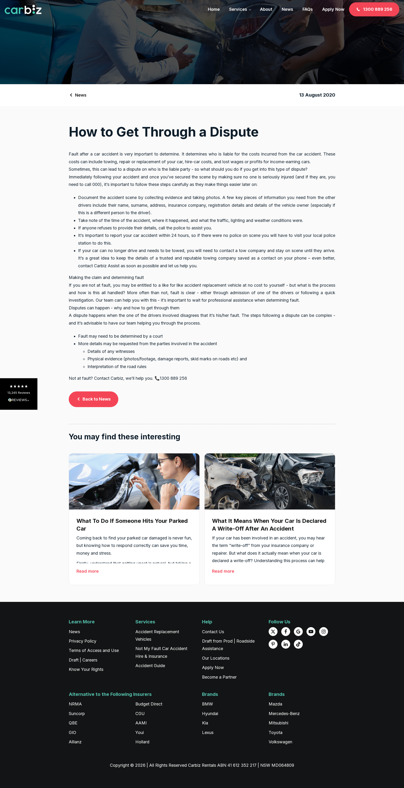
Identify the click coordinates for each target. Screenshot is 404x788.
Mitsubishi (278, 722)
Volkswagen (280, 741)
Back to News (97, 399)
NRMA (75, 703)
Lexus (207, 732)
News (287, 9)
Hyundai (210, 713)
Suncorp (77, 713)
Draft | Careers (83, 660)
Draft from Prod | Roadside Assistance (228, 645)
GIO (72, 732)
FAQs (308, 9)
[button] (18, 394)
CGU (140, 713)
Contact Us (213, 631)
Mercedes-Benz (284, 713)
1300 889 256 (377, 9)
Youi (139, 732)
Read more (87, 571)
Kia (205, 722)
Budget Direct (148, 703)
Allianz (75, 741)
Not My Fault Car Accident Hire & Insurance (161, 652)
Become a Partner (219, 677)
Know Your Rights (86, 669)
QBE (73, 722)
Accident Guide (150, 665)
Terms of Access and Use (94, 650)
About (266, 9)
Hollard (142, 741)
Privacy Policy (82, 641)
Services (238, 9)
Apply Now (333, 9)
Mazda (275, 703)
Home (214, 9)
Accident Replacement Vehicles (157, 635)
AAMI (141, 722)
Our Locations (215, 658)
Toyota (275, 732)
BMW (207, 703)
